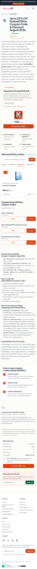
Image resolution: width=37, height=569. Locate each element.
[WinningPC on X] (8, 540)
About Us (22, 502)
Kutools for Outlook (9, 185)
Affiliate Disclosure (7, 532)
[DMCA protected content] (21, 566)
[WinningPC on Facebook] (4, 540)
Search (32, 159)
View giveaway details (18, 126)
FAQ (3, 521)
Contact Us (22, 505)
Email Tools (21, 164)
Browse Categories (7, 514)
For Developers (23, 507)
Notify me (30, 482)
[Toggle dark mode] (28, 8)
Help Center (5, 529)
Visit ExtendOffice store (18, 466)
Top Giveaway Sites (8, 509)
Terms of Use (6, 524)
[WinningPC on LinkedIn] (17, 540)
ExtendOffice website (16, 283)
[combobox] (16, 159)
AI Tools (4, 502)
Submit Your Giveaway (26, 510)
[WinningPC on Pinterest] (12, 540)
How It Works (23, 512)
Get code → (31, 219)
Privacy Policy (6, 526)
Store (7, 14)
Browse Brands (6, 511)
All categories (12, 164)
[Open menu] (33, 8)
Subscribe (30, 551)
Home (3, 14)
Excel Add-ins (30, 164)
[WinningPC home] (8, 8)
